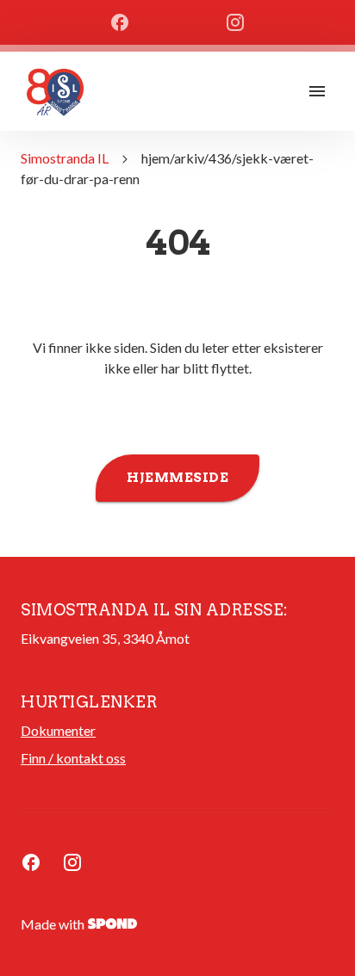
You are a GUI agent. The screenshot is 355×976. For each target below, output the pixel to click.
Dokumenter (58, 730)
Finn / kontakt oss (73, 758)
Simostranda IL (65, 158)
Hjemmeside (177, 477)
